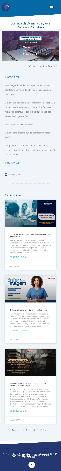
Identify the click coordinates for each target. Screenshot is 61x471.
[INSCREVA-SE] (12, 77)
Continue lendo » (18, 257)
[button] (51, 7)
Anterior (16, 430)
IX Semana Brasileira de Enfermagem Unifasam (28, 310)
